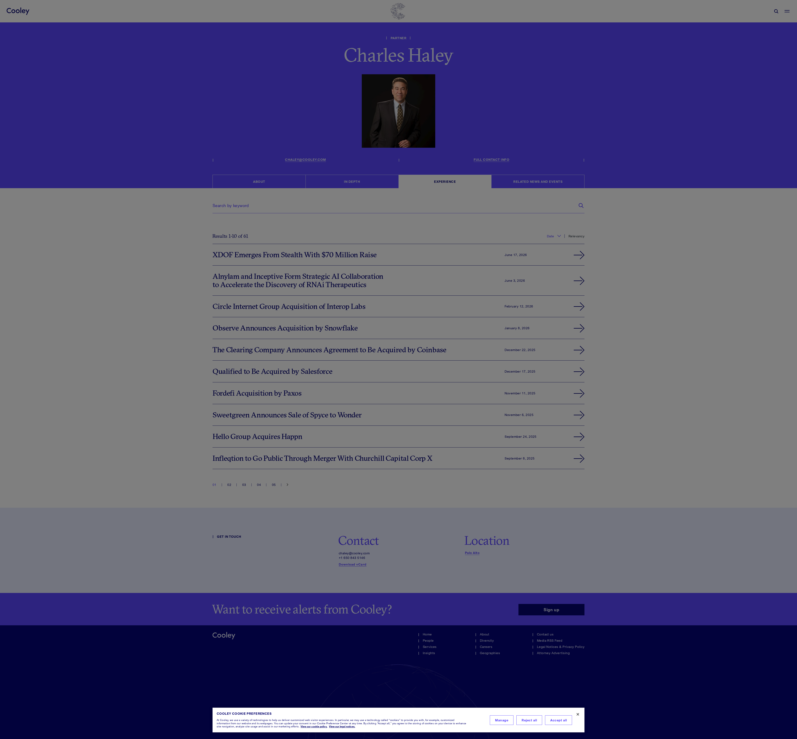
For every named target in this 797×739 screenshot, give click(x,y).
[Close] (577, 714)
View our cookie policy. (314, 726)
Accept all (558, 720)
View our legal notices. (342, 726)
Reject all (529, 720)
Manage (501, 720)
